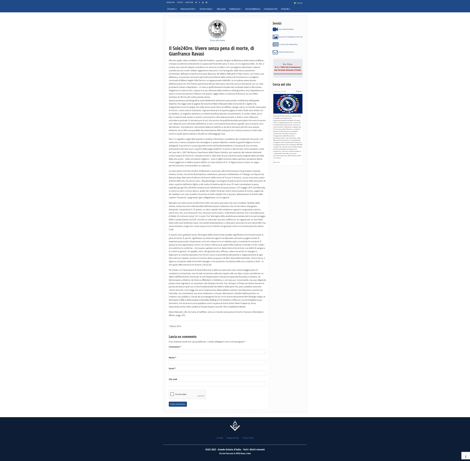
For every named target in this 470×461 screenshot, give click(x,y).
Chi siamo (171, 8)
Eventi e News (206, 8)
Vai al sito (276, 162)
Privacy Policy (248, 437)
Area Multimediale (286, 29)
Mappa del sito (233, 437)
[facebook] (199, 3)
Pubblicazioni (234, 8)
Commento (175, 346)
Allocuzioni (221, 8)
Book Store (189, 2)
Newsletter (170, 2)
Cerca (298, 91)
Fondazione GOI (270, 8)
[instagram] (206, 3)
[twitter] (196, 3)
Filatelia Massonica (286, 52)
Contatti (180, 2)
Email (172, 368)
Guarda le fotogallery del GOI (290, 37)
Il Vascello (285, 8)
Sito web (173, 379)
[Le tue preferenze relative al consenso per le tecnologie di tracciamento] (465, 456)
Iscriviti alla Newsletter (288, 44)
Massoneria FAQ (188, 8)
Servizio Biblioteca (252, 8)
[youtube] (203, 3)
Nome (172, 357)
